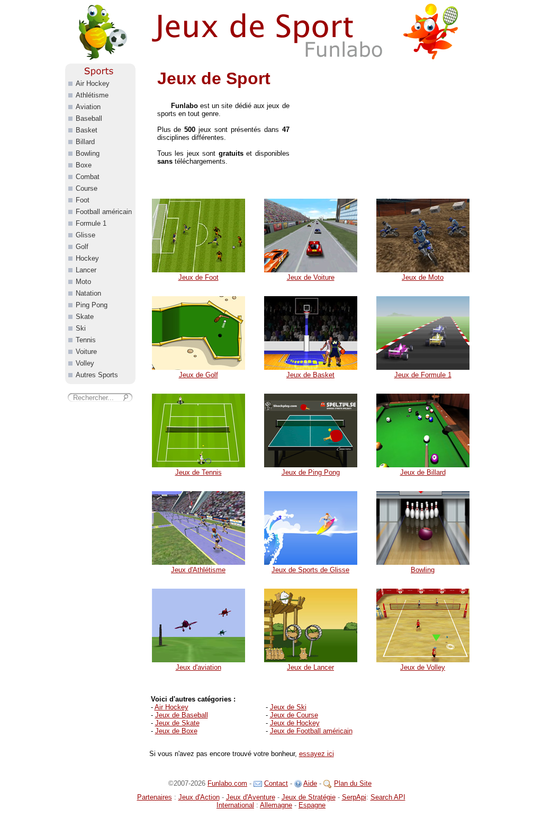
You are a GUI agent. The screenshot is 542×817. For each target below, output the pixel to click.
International (235, 805)
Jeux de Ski (288, 707)
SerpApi (354, 797)
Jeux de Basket (310, 375)
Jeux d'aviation (198, 667)
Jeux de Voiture (311, 277)
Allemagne (276, 805)
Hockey (87, 258)
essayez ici (316, 754)
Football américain (104, 212)
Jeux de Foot (198, 277)
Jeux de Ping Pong (311, 472)
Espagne (312, 805)
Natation (88, 293)
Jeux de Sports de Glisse (310, 570)
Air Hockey (171, 707)
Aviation (88, 107)
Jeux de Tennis (198, 472)
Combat (88, 177)
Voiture (86, 352)
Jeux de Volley (422, 667)
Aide (310, 783)
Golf (82, 247)
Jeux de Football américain (311, 731)
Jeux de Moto (423, 277)
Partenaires (154, 797)
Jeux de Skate (177, 723)
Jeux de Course (294, 715)
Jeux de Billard (423, 472)
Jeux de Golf (198, 375)
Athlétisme (92, 95)
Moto (83, 282)
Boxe (84, 165)
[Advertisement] (390, 130)
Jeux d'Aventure (250, 797)
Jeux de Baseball (181, 715)
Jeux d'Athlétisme (198, 570)
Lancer (86, 270)
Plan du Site (353, 783)
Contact (276, 783)
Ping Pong (91, 305)
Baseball (89, 118)
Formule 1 (91, 223)
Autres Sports (97, 375)
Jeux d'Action (199, 797)
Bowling (423, 570)
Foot (82, 200)
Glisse (85, 235)
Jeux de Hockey (295, 723)
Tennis (86, 340)
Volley (85, 363)
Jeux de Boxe (176, 731)
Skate (85, 317)
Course (86, 188)
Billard (85, 142)
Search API (388, 797)
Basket (86, 130)
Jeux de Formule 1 (422, 375)
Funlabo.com (227, 783)
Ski (81, 328)
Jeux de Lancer (310, 667)
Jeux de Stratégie (309, 797)
